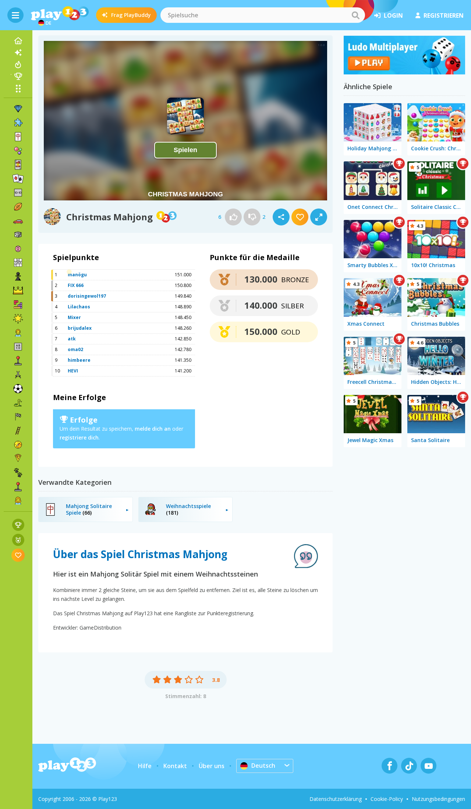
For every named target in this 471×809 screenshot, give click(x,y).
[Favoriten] (18, 555)
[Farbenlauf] (404, 72)
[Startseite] (18, 41)
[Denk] (18, 249)
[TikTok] (409, 766)
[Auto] (18, 221)
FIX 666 (76, 285)
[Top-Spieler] (18, 76)
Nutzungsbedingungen (438, 798)
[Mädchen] (18, 501)
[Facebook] (389, 766)
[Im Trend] (18, 64)
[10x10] (18, 193)
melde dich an (153, 428)
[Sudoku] (18, 263)
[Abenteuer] (18, 445)
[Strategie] (18, 291)
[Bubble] (18, 151)
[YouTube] (428, 766)
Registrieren (444, 15)
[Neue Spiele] (18, 53)
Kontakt (175, 766)
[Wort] (18, 347)
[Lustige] (18, 319)
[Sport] (18, 207)
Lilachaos (79, 307)
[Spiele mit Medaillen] (18, 540)
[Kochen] (18, 459)
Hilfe (145, 766)
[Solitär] (18, 179)
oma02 (75, 349)
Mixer (74, 317)
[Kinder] (18, 333)
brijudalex (80, 328)
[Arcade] (18, 361)
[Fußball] (18, 389)
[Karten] (18, 165)
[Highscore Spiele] (18, 525)
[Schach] (18, 277)
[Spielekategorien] (18, 88)
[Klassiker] (18, 403)
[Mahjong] (18, 137)
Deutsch (263, 765)
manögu (77, 275)
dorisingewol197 (87, 296)
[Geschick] (18, 431)
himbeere (79, 360)
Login (393, 15)
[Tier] (18, 473)
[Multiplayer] (18, 487)
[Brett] (18, 235)
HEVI (73, 371)
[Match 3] (18, 109)
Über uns (211, 766)
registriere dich (79, 437)
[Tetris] (18, 305)
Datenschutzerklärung (335, 798)
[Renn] (18, 417)
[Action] (18, 375)
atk (72, 339)
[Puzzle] (18, 123)
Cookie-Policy (387, 798)
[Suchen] (355, 15)
